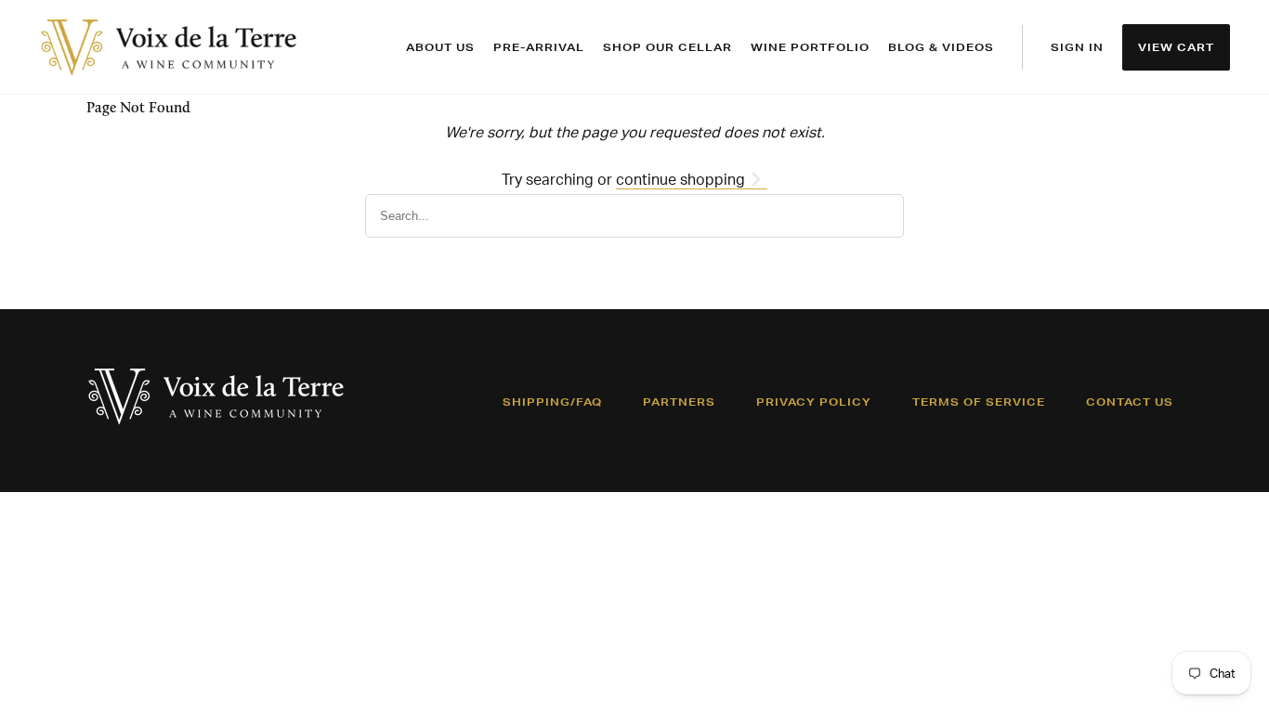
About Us (440, 47)
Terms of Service (978, 402)
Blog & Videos (941, 47)
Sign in (1077, 47)
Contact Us (1129, 402)
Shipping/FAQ (552, 402)
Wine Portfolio (810, 47)
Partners (679, 402)
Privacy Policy (813, 402)
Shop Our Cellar (667, 47)
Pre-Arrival (538, 47)
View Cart (1176, 47)
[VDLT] (169, 47)
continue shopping (682, 179)
